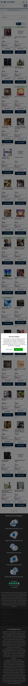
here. (19, 345)
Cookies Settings (9, 349)
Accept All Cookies (18, 349)
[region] (14, 343)
